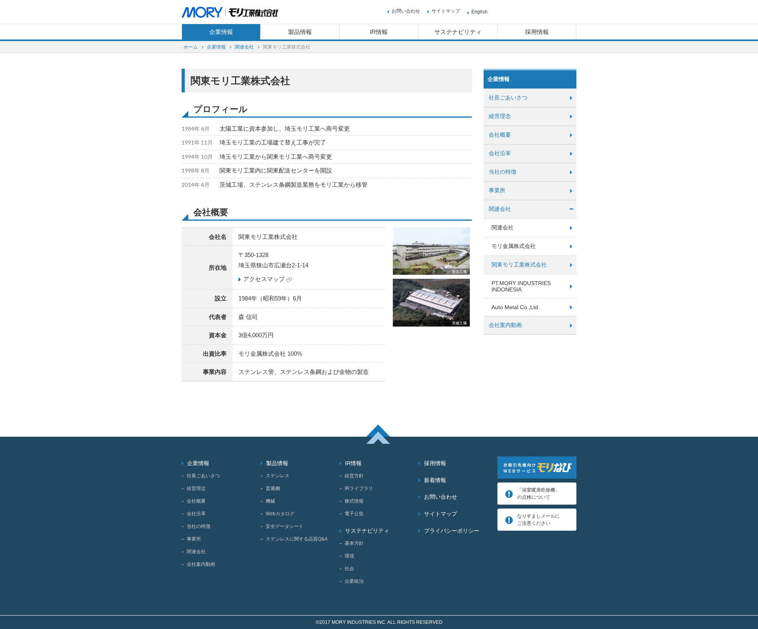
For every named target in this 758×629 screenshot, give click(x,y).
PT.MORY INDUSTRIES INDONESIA (521, 286)
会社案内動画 (505, 325)
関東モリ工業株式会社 (519, 264)
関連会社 (244, 47)
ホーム (191, 47)
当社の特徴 (502, 172)
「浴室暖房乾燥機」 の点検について (538, 493)
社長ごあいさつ (508, 97)
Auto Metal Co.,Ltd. (516, 307)
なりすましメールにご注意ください (538, 519)
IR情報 (379, 31)
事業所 (497, 190)
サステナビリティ (458, 31)
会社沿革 (500, 153)
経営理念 (500, 116)
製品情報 (300, 31)
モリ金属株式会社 (514, 246)
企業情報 (221, 31)
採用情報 (537, 31)
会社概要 (500, 134)
